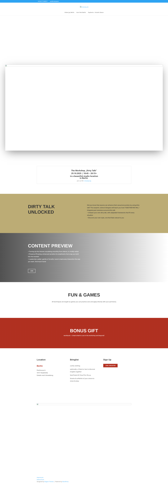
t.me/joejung (87, 181)
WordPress (65, 481)
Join (31, 271)
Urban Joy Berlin (69, 12)
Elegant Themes (49, 481)
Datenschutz (40, 479)
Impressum (40, 477)
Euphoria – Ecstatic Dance (96, 12)
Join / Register (110, 365)
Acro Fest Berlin (81, 12)
